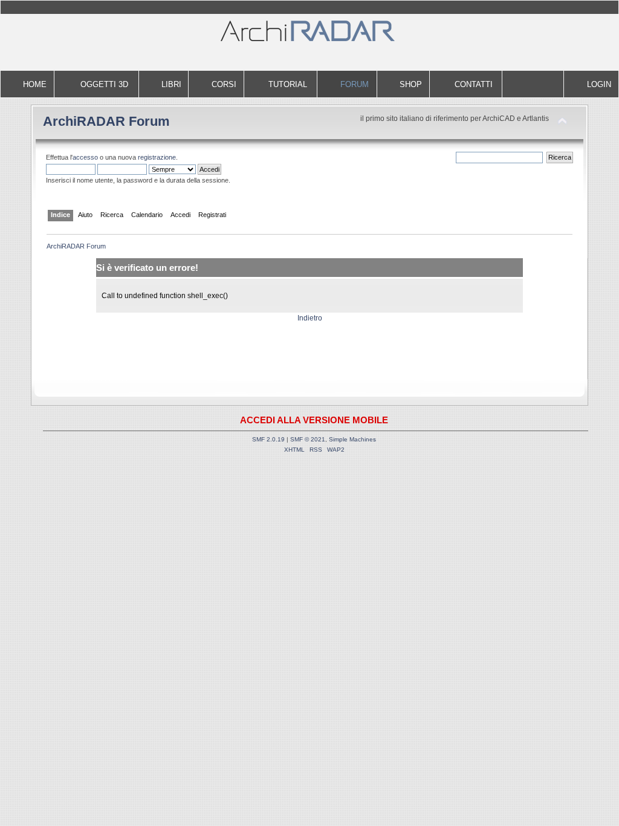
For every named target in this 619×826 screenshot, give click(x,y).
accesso (85, 157)
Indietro (309, 318)
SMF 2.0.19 (268, 439)
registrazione (157, 157)
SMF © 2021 (307, 439)
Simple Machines (352, 439)
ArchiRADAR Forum (106, 121)
